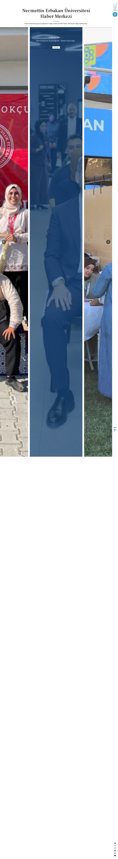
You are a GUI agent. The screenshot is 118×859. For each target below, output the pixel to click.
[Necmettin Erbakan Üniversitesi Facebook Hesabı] (115, 850)
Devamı (56, 47)
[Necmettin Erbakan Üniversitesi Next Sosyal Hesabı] (115, 843)
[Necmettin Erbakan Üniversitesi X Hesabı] (115, 845)
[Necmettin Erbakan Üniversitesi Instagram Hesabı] (115, 848)
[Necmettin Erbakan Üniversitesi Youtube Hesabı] (115, 855)
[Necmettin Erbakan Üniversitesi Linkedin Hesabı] (115, 853)
